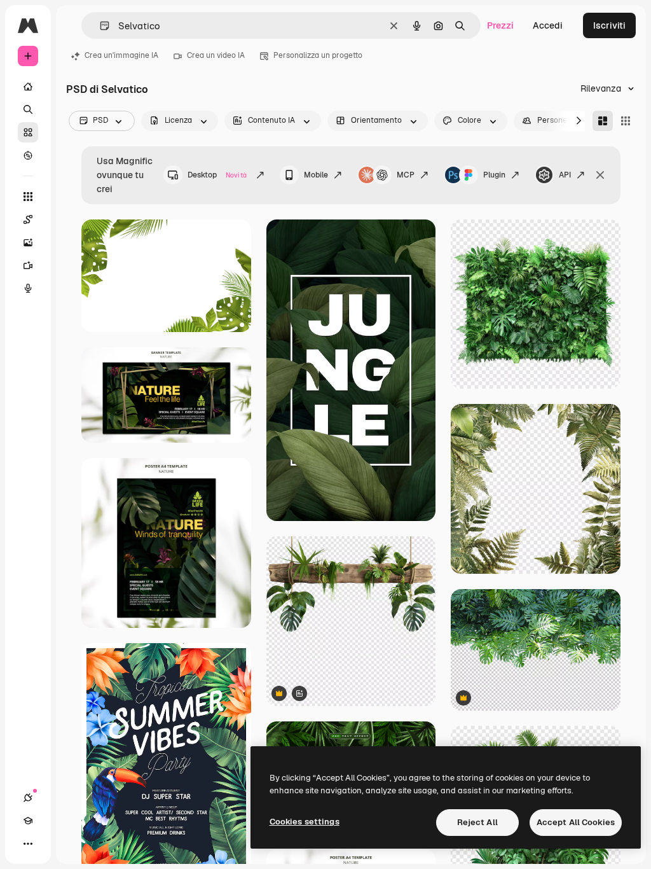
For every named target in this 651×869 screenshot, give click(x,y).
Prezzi (500, 25)
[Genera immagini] (28, 242)
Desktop (217, 175)
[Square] (625, 121)
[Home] (28, 86)
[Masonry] (603, 121)
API (565, 175)
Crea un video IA (216, 55)
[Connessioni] (28, 798)
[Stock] (28, 132)
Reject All (477, 822)
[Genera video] (28, 265)
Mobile (316, 175)
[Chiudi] (600, 175)
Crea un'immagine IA (121, 55)
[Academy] (28, 820)
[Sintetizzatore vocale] (28, 288)
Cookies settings (304, 821)
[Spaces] (28, 219)
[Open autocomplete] (99, 26)
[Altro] (28, 843)
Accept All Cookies (576, 822)
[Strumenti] (28, 196)
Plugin (494, 175)
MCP (406, 175)
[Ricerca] (28, 109)
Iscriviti (609, 25)
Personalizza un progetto (317, 55)
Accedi (548, 25)
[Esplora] (28, 155)
